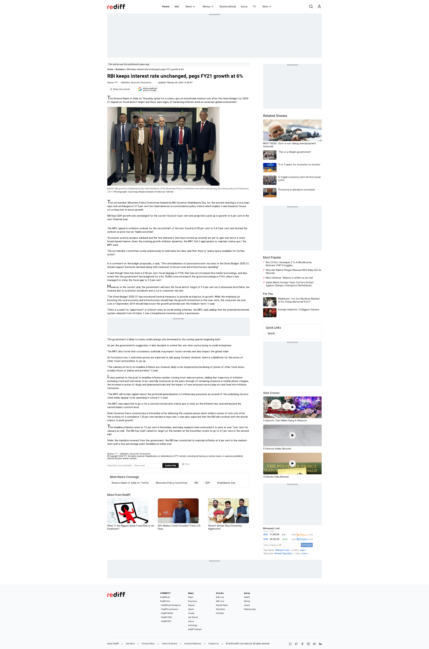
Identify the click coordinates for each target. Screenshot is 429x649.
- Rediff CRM (166, 617)
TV (254, 6)
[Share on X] (296, 644)
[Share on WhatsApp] (290, 644)
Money (206, 6)
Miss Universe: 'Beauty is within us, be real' (289, 277)
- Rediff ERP (165, 621)
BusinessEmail (228, 6)
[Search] (310, 6)
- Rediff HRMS (166, 613)
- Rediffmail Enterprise (170, 605)
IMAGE (271, 333)
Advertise (130, 643)
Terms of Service (169, 643)
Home (165, 6)
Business (120, 69)
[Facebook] (302, 644)
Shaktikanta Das (226, 482)
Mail (177, 6)
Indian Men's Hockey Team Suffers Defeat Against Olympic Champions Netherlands (290, 284)
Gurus (244, 6)
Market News (222, 605)
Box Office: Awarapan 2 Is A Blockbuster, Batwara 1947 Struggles (289, 264)
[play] (292, 407)
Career (247, 605)
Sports (191, 609)
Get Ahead (193, 617)
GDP (207, 482)
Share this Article (121, 89)
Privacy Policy (148, 643)
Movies (191, 605)
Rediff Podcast (195, 629)
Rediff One (165, 601)
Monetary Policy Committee (172, 482)
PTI (116, 82)
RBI (196, 482)
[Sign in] (319, 6)
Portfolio (220, 613)
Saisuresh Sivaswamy (141, 82)
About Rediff (113, 643)
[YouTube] (314, 644)
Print (187, 464)
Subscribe (170, 465)
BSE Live (220, 597)
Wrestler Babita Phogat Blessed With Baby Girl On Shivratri (293, 272)
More (265, 6)
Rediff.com (238, 643)
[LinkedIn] (320, 644)
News (189, 6)
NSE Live (220, 601)
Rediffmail (165, 597)
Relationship (250, 609)
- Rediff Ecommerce (169, 609)
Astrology (192, 625)
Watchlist (220, 609)
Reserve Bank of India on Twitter (130, 482)
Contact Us (213, 643)
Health (247, 597)
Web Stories (271, 393)
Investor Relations (192, 643)
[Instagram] (308, 644)
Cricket (191, 613)
